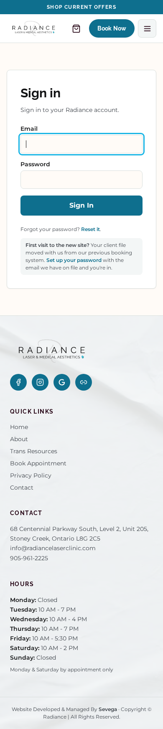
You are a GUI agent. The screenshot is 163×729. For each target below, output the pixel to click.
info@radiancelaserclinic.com (53, 548)
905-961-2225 (29, 558)
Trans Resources (33, 451)
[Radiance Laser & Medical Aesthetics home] (34, 28)
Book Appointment (38, 463)
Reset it (90, 229)
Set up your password (74, 260)
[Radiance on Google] (61, 382)
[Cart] (76, 28)
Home (19, 427)
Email (29, 128)
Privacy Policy (30, 475)
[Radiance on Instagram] (40, 382)
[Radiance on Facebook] (18, 382)
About (19, 439)
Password (35, 164)
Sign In (81, 205)
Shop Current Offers (81, 7)
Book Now (111, 28)
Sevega (108, 709)
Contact (21, 487)
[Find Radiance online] (83, 382)
